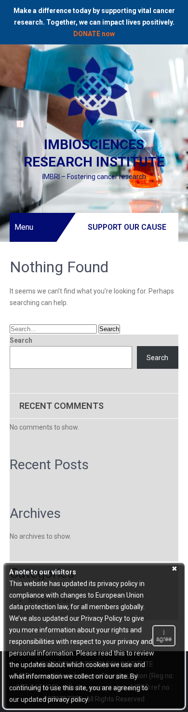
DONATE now (94, 34)
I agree (164, 635)
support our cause (127, 227)
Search (21, 340)
